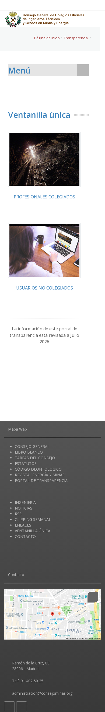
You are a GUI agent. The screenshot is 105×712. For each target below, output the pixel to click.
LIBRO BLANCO (29, 452)
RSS (18, 513)
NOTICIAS (23, 508)
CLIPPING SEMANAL (33, 519)
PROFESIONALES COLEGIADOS (44, 197)
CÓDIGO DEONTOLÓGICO (38, 469)
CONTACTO (25, 536)
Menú (19, 70)
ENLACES (23, 525)
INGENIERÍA (25, 502)
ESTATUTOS (26, 463)
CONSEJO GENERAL (32, 446)
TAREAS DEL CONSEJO (35, 457)
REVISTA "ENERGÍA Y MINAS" (40, 474)
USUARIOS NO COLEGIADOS (44, 288)
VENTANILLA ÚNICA (32, 530)
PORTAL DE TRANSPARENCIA (41, 480)
